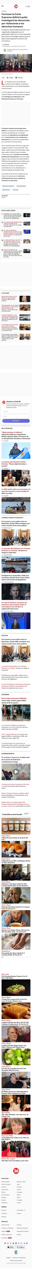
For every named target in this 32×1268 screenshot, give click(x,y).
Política (4, 11)
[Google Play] (21, 1247)
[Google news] (27, 1243)
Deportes (4, 1187)
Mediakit (5, 1231)
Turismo (19, 1202)
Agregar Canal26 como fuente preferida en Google (17, 50)
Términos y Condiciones (19, 1257)
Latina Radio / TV (21, 1210)
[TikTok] (18, 1243)
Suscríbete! (16, 421)
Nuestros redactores (7, 1234)
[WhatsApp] (21, 1243)
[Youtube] (13, 1243)
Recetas (4, 1200)
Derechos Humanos (8, 186)
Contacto (19, 1225)
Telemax (19, 1213)
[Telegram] (24, 1243)
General (19, 1189)
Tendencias (4, 1202)
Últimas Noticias (6, 1181)
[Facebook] (5, 1243)
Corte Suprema (21, 186)
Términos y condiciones (7, 1228)
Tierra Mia (4, 1213)
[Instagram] (8, 1243)
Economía (5, 695)
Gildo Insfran (6, 190)
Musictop (4, 1216)
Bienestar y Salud (21, 1181)
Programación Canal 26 (23, 1231)
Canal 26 (6, 44)
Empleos (19, 1234)
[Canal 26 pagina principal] (16, 8)
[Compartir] (3, 77)
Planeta (19, 1195)
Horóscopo (19, 1192)
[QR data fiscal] (16, 1254)
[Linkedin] (16, 1243)
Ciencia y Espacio (6, 1184)
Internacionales (8, 754)
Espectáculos (5, 1189)
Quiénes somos (5, 1225)
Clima (18, 1184)
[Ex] (10, 1243)
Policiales (4, 1197)
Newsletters (6, 1238)
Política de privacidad (22, 1228)
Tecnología (19, 1200)
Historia (3, 1192)
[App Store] (11, 1247)
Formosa (15, 190)
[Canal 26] (16, 1171)
